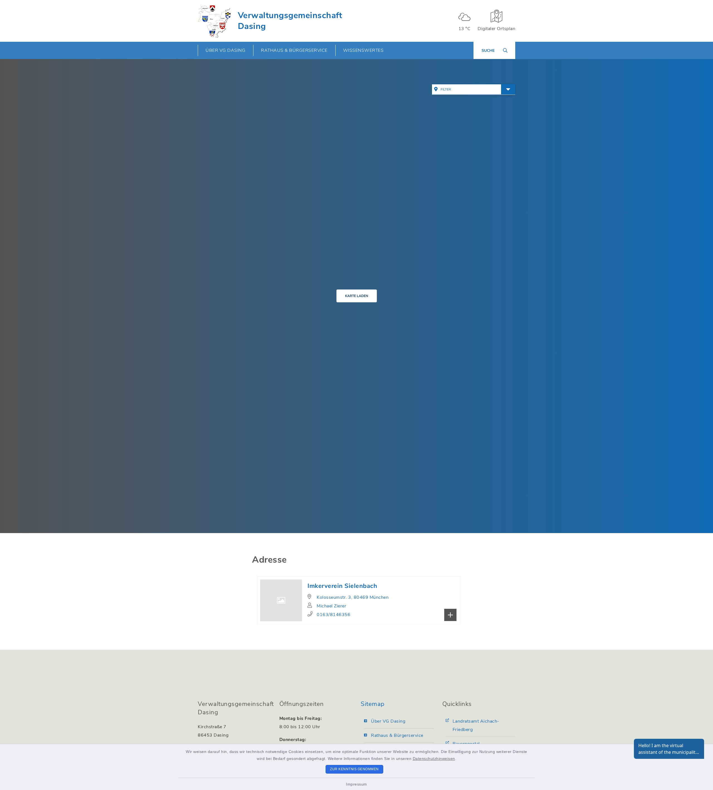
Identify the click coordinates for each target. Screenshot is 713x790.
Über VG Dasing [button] (225, 50)
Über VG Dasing (388, 721)
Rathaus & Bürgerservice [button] (294, 50)
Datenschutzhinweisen (434, 758)
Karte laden (356, 296)
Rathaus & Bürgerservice (397, 735)
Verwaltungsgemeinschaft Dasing (290, 21)
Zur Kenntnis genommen (354, 769)
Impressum (356, 784)
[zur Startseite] (214, 21)
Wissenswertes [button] (363, 50)
